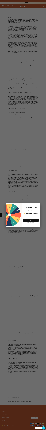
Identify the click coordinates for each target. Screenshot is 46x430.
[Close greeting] (41, 427)
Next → (31, 220)
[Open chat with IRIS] (43, 427)
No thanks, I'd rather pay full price (31, 222)
